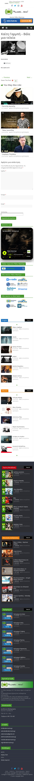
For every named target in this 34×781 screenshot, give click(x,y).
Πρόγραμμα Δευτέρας (19, 614)
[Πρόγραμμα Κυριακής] (7, 665)
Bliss (14, 498)
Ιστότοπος (4, 212)
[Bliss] (7, 497)
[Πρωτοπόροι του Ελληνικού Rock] (7, 586)
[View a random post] (31, 27)
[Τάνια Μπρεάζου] (7, 488)
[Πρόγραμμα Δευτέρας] (7, 613)
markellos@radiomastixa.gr (8, 739)
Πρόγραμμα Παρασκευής (20, 648)
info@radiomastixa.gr (6, 728)
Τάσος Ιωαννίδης (8, 130)
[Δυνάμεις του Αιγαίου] (6, 427)
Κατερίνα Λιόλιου (17, 366)
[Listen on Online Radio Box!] (17, 19)
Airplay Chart (4, 755)
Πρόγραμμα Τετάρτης (19, 631)
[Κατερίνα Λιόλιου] (6, 366)
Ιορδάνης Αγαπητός (18, 472)
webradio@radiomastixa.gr (8, 731)
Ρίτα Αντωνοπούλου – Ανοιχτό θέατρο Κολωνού (21, 578)
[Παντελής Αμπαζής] (17, 89)
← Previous (6, 77)
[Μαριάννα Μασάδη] (7, 480)
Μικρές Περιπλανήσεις (19, 417)
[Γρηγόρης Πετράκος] (17, 137)
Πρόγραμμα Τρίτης (18, 622)
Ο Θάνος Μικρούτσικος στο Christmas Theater (20, 560)
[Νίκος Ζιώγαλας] (6, 397)
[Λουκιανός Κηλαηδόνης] (6, 436)
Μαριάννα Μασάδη (18, 480)
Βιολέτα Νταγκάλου (18, 356)
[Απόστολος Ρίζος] (6, 407)
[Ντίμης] (6, 376)
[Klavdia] (6, 327)
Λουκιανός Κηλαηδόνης (19, 436)
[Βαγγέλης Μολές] (7, 515)
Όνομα (3, 194)
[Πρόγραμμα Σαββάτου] (7, 656)
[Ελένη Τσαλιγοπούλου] (6, 446)
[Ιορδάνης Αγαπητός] (7, 471)
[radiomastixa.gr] (3, 27)
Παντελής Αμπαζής (8, 106)
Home (6, 771)
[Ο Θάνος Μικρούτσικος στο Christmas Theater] (7, 559)
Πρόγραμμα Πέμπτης (18, 640)
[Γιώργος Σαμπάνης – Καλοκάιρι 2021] (7, 595)
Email (3, 204)
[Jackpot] (6, 347)
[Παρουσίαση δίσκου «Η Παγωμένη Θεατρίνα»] (7, 568)
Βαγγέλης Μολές (18, 515)
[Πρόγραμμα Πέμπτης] (7, 639)
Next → (29, 77)
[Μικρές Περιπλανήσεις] (6, 417)
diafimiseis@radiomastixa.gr (8, 737)
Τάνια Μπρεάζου (13, 3)
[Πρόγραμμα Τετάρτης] (7, 630)
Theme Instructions (20, 771)
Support (27, 771)
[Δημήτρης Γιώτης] (7, 523)
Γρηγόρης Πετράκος (9, 154)
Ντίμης (14, 376)
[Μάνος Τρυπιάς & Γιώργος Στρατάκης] (7, 506)
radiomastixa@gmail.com (8, 734)
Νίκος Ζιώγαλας (17, 397)
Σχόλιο (3, 171)
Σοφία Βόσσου (17, 551)
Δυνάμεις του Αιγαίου (18, 427)
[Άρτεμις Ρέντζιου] (6, 337)
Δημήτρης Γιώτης (17, 524)
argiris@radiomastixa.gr (7, 742)
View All (29, 320)
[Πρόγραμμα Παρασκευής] (7, 648)
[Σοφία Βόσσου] (7, 550)
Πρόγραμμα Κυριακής (19, 666)
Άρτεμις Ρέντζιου (17, 337)
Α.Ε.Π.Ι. (3, 752)
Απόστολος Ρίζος (17, 407)
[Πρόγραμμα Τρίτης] (7, 622)
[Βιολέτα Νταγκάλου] (6, 356)
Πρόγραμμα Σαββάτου (19, 657)
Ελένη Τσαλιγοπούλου (19, 446)
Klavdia (14, 327)
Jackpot (15, 346)
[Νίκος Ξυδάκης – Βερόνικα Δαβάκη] (7, 541)
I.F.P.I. (2, 757)
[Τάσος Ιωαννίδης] (17, 113)
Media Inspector (5, 760)
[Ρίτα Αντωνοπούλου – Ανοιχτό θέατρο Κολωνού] (7, 577)
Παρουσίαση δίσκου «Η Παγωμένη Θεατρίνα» (19, 569)
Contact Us (11, 771)
